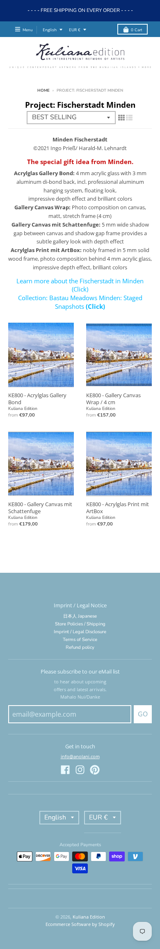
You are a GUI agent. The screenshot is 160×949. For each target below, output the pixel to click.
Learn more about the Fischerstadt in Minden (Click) (80, 285)
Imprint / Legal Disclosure (80, 632)
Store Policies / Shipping (80, 624)
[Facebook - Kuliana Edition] (65, 770)
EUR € (74, 29)
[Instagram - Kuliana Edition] (80, 770)
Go (143, 714)
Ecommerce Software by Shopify (80, 924)
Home (43, 90)
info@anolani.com (80, 756)
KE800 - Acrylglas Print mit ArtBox (117, 507)
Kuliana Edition (22, 408)
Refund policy (80, 647)
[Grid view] (121, 117)
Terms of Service (80, 640)
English (50, 29)
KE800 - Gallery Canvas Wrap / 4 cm (113, 398)
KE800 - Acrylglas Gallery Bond (37, 398)
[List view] (129, 117)
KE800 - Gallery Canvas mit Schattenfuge (40, 507)
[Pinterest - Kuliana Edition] (95, 770)
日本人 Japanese (80, 616)
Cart (136, 29)
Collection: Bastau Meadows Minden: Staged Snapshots (80, 302)
